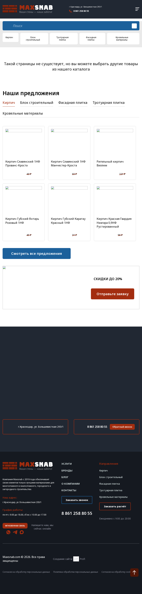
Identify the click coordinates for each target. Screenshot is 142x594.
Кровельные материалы (122, 38)
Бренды (66, 470)
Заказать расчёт (115, 506)
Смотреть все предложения (36, 253)
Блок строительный (33, 38)
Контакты (68, 490)
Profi (79, 559)
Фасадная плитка (91, 38)
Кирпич (9, 37)
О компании (70, 483)
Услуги (66, 463)
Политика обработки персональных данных (75, 572)
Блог (64, 477)
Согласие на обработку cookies (117, 572)
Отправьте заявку (113, 294)
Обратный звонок (122, 426)
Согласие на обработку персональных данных (26, 572)
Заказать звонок (77, 500)
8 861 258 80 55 (81, 11)
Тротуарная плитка (62, 38)
